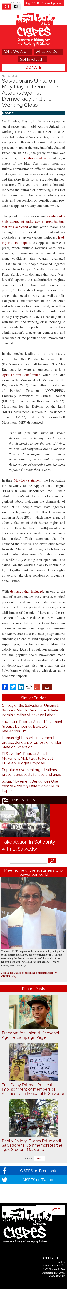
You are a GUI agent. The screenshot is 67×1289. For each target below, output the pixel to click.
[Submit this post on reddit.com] (29, 686)
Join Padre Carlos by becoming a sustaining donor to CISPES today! (30, 974)
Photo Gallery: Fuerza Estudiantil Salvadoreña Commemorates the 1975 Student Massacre (32, 1145)
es (16, 6)
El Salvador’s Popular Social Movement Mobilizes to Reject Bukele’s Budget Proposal (27, 758)
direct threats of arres (35, 158)
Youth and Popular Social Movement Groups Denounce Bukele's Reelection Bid (32, 726)
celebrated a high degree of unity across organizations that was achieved (33, 221)
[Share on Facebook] (5, 686)
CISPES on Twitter (38, 1179)
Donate (33, 67)
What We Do (46, 51)
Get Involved (31, 59)
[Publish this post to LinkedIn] (21, 686)
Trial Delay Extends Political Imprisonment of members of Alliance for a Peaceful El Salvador (33, 1089)
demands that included (26, 591)
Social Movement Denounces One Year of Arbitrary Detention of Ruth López (30, 786)
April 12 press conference (21, 374)
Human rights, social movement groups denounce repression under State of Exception (31, 742)
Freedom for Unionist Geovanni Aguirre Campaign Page (30, 1035)
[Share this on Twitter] (13, 686)
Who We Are (15, 51)
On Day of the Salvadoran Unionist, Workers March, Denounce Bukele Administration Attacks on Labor (30, 710)
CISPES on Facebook (38, 1170)
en (6, 6)
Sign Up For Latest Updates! (44, 3)
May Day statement (28, 480)
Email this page (47, 687)
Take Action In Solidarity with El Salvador (28, 845)
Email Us (60, 1262)
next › (39, 1158)
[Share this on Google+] (37, 686)
